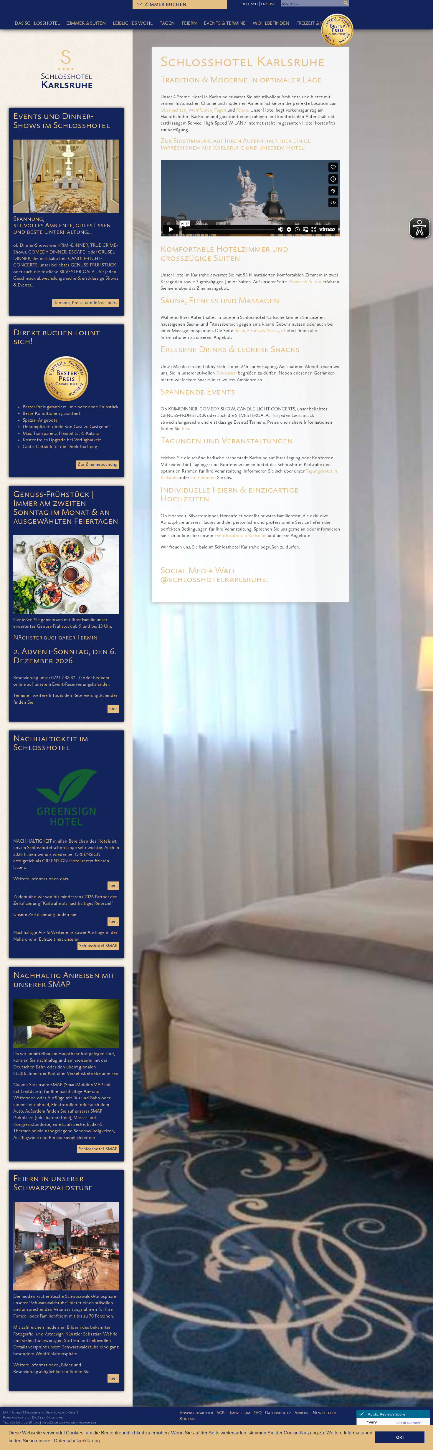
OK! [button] (400, 1437)
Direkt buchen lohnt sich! (56, 338)
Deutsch (250, 4)
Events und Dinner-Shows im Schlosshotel (61, 121)
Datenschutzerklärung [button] (77, 1440)
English (268, 4)
